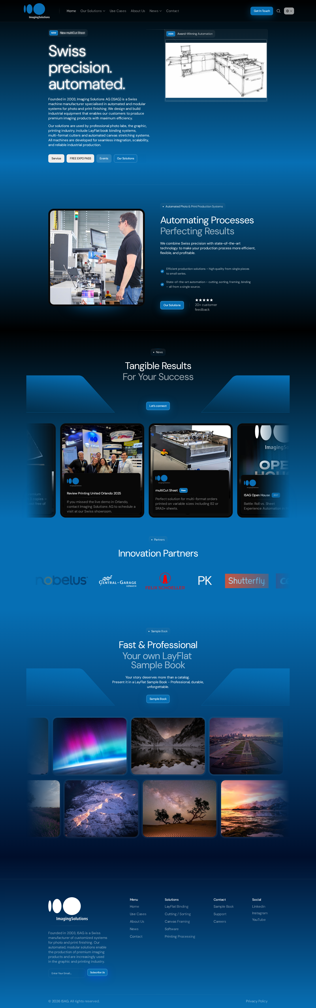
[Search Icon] (278, 11)
